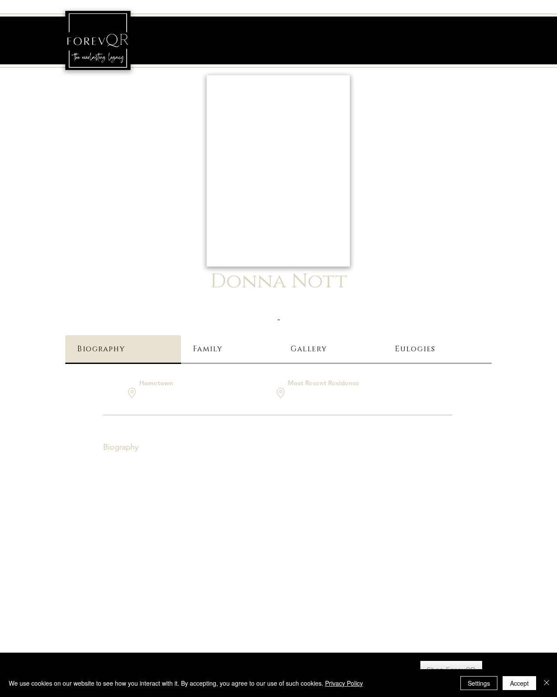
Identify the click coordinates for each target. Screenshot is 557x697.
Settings (479, 683)
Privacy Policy (344, 683)
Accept (519, 683)
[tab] (123, 349)
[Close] (546, 683)
